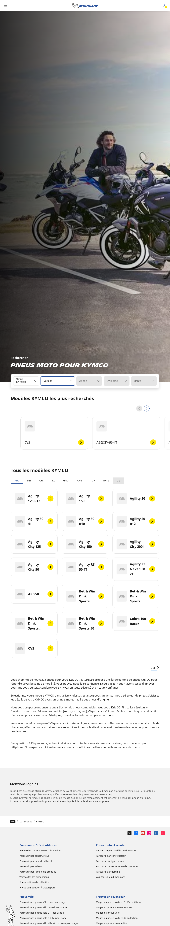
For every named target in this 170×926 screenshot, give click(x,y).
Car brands (26, 821)
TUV (92, 480)
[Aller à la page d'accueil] (85, 6)
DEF (29, 480)
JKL (53, 480)
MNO (66, 480)
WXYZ (106, 480)
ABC (17, 480)
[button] (35, 381)
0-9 (118, 480)
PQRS (80, 480)
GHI (41, 480)
